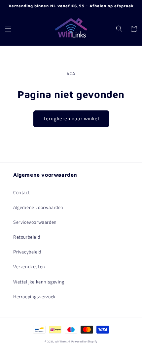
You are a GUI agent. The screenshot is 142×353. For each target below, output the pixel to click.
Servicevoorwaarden (35, 222)
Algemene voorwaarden (38, 207)
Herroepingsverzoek (34, 296)
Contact (21, 192)
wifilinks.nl (62, 341)
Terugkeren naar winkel (71, 118)
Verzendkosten (29, 266)
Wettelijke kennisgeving (38, 281)
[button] (8, 28)
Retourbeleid (26, 236)
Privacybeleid (27, 251)
